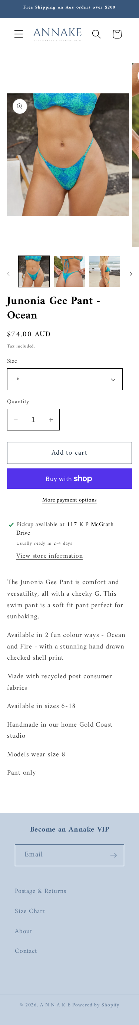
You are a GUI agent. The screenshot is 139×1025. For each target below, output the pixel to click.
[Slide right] (131, 274)
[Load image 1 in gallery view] (34, 271)
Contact (26, 951)
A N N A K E (56, 1005)
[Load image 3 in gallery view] (104, 271)
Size (12, 361)
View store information (49, 556)
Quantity (18, 402)
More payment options (69, 500)
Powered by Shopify (95, 1005)
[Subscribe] (113, 855)
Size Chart (30, 911)
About (23, 931)
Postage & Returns (40, 891)
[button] (19, 34)
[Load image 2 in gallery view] (69, 271)
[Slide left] (8, 274)
